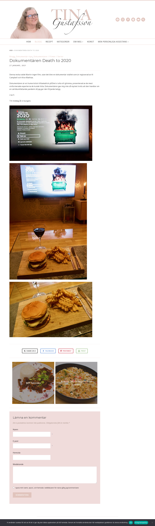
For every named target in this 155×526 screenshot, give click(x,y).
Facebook (49, 351)
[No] (152, 522)
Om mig (77, 41)
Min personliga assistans (112, 41)
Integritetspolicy (141, 522)
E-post (15, 441)
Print (83, 351)
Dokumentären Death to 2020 (40, 60)
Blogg (38, 41)
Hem (28, 41)
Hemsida (16, 452)
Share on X (31, 351)
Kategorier (63, 41)
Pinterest (67, 351)
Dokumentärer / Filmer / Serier (48, 56)
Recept (49, 41)
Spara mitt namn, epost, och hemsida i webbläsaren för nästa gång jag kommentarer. (47, 488)
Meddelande (18, 464)
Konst (90, 41)
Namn (15, 429)
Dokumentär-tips (24, 56)
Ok (131, 522)
